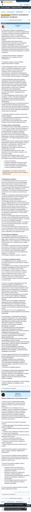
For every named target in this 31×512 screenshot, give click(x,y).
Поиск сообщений (5, 7)
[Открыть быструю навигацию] (29, 11)
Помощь (28, 505)
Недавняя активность (17, 7)
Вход (21, 4)
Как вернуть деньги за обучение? (13, 509)
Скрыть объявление (25, 504)
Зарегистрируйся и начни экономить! (14, 504)
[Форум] (2, 5)
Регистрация (26, 4)
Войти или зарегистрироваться (23, 1)
